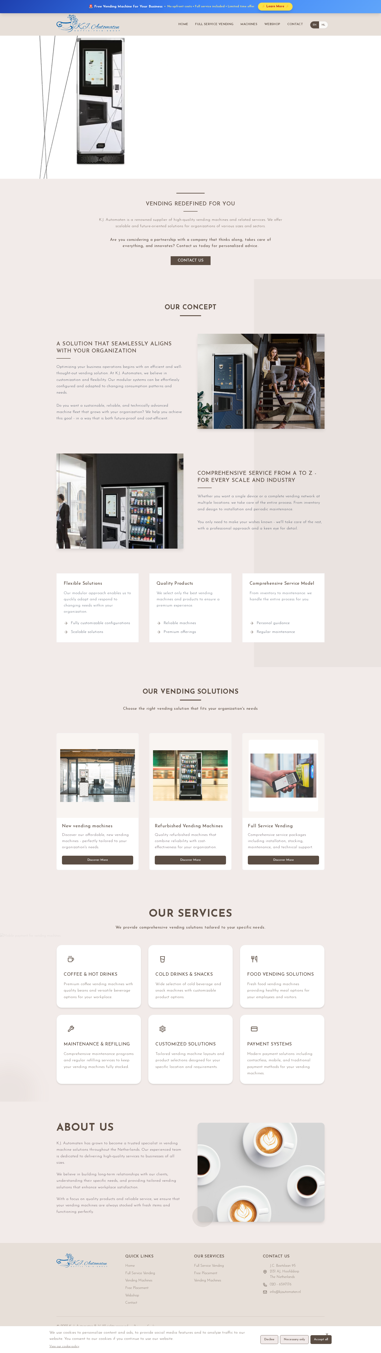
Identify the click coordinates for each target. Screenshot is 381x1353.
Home (130, 1266)
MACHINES (249, 24)
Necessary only (294, 1339)
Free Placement (136, 1288)
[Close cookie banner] (327, 1334)
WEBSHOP (272, 24)
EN (314, 25)
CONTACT (295, 24)
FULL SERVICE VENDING (214, 24)
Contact (131, 1303)
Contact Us (191, 261)
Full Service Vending (140, 1273)
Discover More (97, 860)
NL (323, 25)
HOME (183, 24)
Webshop (132, 1295)
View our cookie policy (64, 1346)
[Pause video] (372, 170)
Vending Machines (138, 1280)
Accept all (321, 1339)
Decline (269, 1339)
